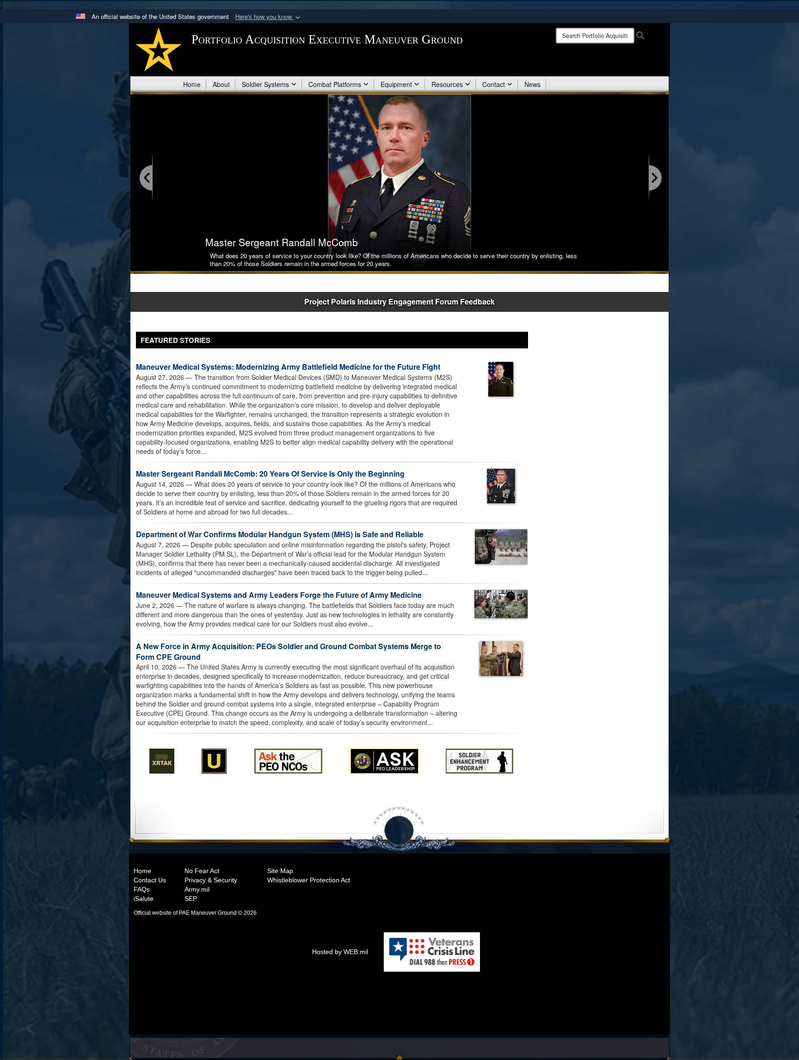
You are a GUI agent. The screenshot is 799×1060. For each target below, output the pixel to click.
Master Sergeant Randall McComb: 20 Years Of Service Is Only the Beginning (270, 473)
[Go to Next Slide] (655, 178)
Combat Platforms (334, 84)
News (532, 84)
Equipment (396, 84)
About (221, 84)
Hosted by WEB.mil (340, 951)
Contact (493, 84)
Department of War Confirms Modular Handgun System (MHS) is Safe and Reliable (280, 534)
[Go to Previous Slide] (147, 178)
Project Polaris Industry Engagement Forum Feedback (399, 301)
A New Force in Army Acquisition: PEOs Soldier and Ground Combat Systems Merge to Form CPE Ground (288, 651)
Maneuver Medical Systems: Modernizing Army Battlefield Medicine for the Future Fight (288, 366)
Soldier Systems (265, 84)
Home (192, 84)
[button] (268, 17)
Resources (447, 84)
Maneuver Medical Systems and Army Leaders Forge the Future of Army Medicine (279, 594)
